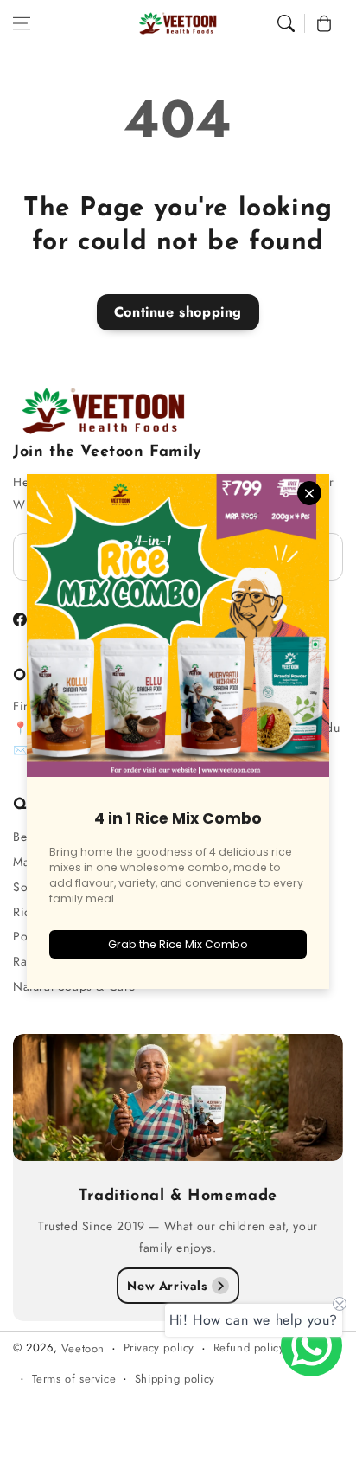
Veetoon (83, 1348)
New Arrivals (167, 1285)
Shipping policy (175, 1378)
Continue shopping (178, 312)
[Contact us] (311, 1345)
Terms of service (74, 1378)
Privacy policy (159, 1347)
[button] (22, 23)
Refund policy (249, 1347)
